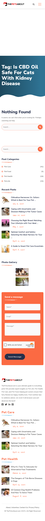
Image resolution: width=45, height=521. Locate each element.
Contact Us (24, 507)
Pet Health (8, 176)
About (8, 507)
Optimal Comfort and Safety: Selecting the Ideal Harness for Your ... (26, 235)
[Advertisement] (22, 32)
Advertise (15, 507)
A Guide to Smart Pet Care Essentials (27, 246)
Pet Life (7, 181)
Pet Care (7, 167)
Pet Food (7, 171)
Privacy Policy (34, 507)
